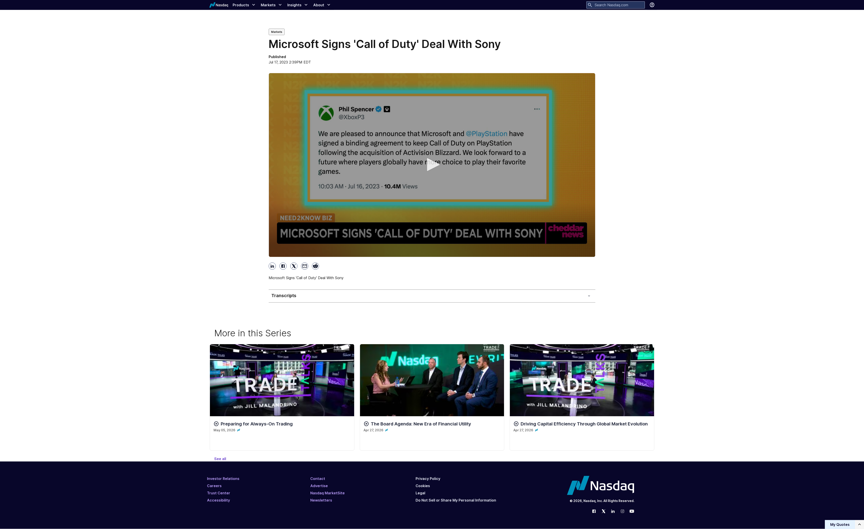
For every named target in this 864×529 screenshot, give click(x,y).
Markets (276, 32)
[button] (432, 164)
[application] (432, 165)
